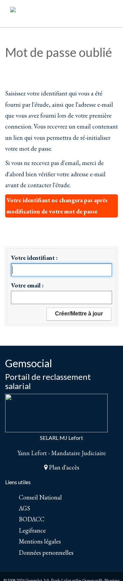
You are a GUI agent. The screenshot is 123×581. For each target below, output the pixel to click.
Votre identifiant (33, 258)
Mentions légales (40, 541)
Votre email (26, 285)
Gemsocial (28, 363)
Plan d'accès (63, 467)
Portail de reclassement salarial (48, 381)
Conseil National (40, 497)
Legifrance (32, 530)
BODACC (31, 519)
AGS (24, 508)
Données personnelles (46, 552)
